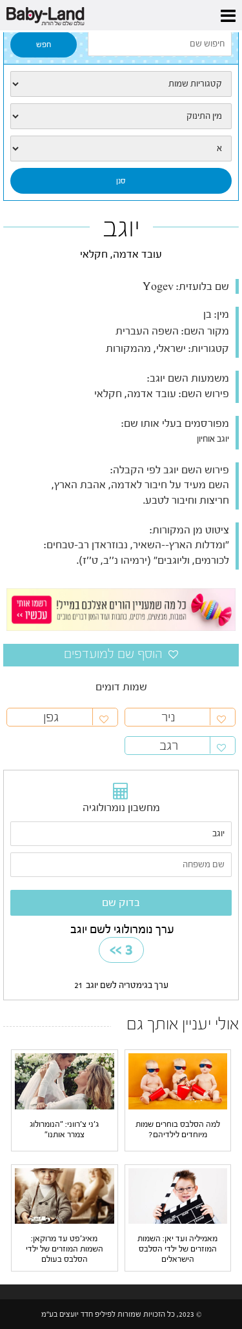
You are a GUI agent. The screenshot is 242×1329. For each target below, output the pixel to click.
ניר (168, 717)
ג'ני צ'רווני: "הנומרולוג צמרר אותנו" (64, 1129)
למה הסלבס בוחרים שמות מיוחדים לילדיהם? (178, 1129)
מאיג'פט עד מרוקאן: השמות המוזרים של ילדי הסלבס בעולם (64, 1248)
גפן (51, 717)
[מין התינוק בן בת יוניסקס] (121, 116)
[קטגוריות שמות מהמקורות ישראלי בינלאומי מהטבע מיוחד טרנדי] (121, 84)
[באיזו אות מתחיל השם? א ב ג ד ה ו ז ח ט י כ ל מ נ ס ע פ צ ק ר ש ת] (121, 148)
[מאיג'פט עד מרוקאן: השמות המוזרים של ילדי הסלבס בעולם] (64, 1195)
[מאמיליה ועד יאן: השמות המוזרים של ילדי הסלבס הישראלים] (178, 1195)
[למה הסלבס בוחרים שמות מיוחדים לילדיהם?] (178, 1081)
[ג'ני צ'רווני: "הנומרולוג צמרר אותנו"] (64, 1081)
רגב (168, 745)
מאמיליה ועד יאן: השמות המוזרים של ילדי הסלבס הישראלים (177, 1248)
